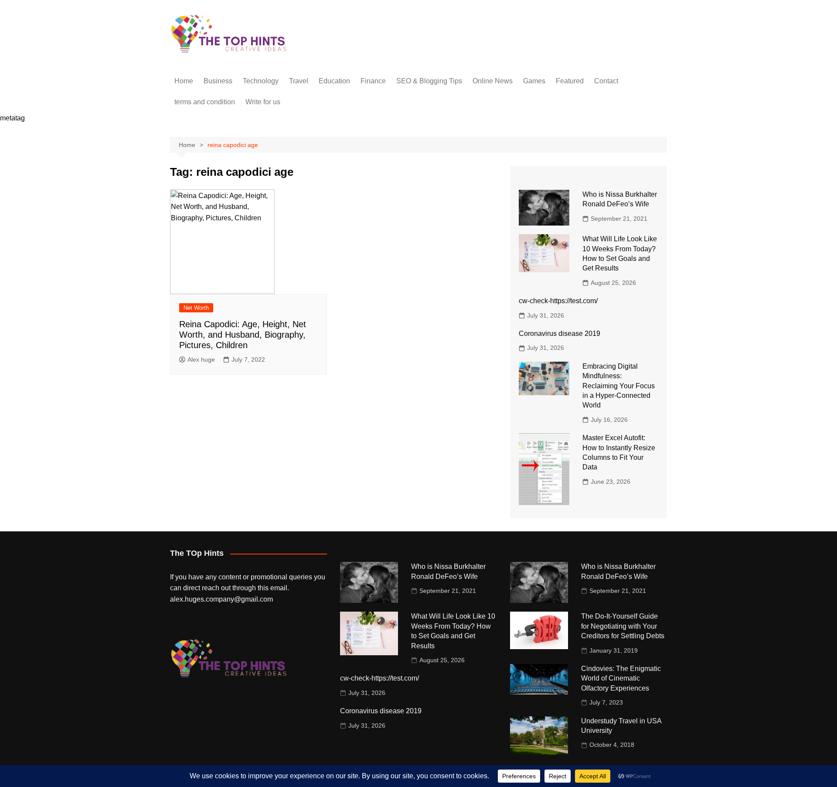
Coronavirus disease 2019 (559, 333)
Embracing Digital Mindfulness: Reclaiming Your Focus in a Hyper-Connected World (618, 386)
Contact (606, 81)
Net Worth (196, 308)
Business (218, 81)
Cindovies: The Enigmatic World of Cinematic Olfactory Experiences (621, 678)
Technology (261, 81)
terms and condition (204, 102)
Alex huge (201, 359)
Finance (373, 81)
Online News (493, 81)
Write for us (262, 102)
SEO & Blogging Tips (429, 81)
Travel (298, 81)
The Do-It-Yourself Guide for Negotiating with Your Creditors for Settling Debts (622, 626)
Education (334, 81)
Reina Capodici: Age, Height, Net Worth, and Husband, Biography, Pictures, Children (242, 334)
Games (534, 81)
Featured (570, 81)
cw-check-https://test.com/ (558, 301)
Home (183, 81)
